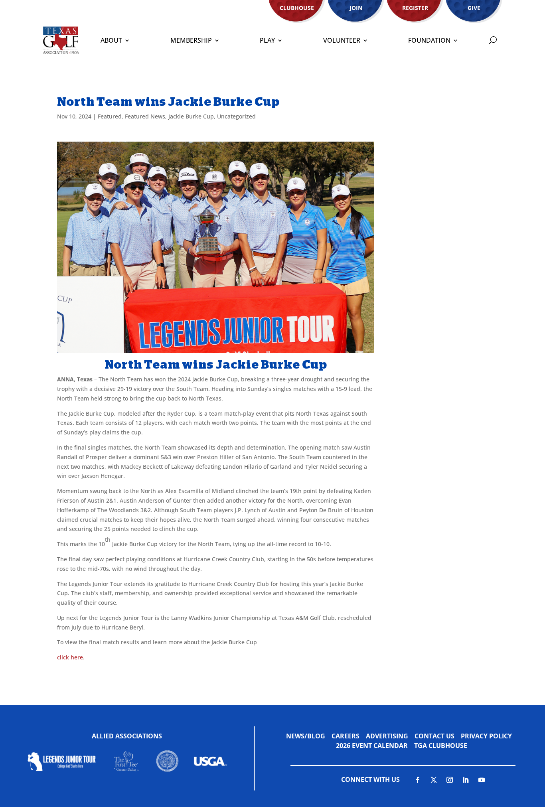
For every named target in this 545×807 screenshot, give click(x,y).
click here (70, 657)
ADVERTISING (387, 736)
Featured (110, 116)
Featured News (145, 116)
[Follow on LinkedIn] (465, 779)
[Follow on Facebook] (417, 779)
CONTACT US (434, 736)
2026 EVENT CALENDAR (375, 745)
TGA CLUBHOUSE (440, 745)
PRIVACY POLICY (486, 736)
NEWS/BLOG (305, 736)
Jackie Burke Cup (191, 116)
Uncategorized (236, 116)
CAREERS (345, 736)
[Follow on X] (433, 779)
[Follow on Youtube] (481, 779)
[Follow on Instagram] (449, 779)
